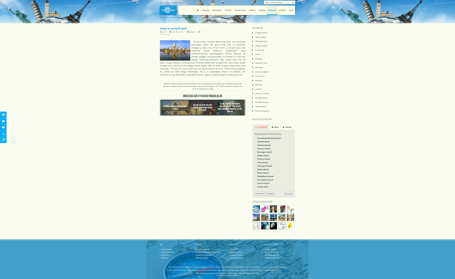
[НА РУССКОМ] (223, 2)
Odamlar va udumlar (262, 93)
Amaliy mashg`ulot (261, 72)
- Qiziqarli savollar (236, 255)
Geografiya (206, 10)
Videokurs (252, 10)
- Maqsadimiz (165, 255)
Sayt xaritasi (164, 2)
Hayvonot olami (260, 106)
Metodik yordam (240, 10)
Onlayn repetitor (261, 37)
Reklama (200, 2)
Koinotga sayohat (261, 98)
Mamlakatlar (217, 10)
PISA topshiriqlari (261, 41)
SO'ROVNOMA (262, 127)
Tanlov (291, 10)
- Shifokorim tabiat (236, 257)
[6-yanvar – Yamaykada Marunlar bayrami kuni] (282, 226)
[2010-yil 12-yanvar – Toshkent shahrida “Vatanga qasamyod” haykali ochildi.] (273, 217)
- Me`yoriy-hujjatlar (271, 252)
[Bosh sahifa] (198, 10)
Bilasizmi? (272, 10)
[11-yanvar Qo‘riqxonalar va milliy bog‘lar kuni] (282, 217)
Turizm (257, 54)
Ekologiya (262, 10)
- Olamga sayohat (201, 257)
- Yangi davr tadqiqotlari (203, 255)
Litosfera (258, 89)
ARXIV (276, 127)
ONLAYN (288, 127)
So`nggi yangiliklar (261, 32)
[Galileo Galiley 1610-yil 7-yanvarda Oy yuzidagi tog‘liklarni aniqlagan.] (273, 226)
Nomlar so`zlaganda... (262, 111)
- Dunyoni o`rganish (202, 249)
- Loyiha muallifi (166, 249)
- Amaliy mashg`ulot (271, 255)
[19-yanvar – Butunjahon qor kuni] (256, 209)
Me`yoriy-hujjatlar (261, 45)
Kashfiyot (228, 10)
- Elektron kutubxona (272, 257)
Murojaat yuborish (178, 2)
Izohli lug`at (259, 67)
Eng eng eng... (260, 50)
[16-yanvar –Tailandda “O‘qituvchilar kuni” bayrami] (282, 209)
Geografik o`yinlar (261, 63)
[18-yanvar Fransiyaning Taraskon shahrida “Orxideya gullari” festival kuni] (265, 209)
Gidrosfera (259, 84)
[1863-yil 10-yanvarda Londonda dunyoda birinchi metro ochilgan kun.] (290, 217)
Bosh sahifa (164, 17)
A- (215, 2)
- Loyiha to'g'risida (167, 252)
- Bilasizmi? (233, 249)
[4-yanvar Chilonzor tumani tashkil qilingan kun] (290, 226)
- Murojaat (164, 257)
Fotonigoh (258, 58)
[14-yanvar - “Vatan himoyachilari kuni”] (256, 217)
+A (207, 2)
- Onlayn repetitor (270, 249)
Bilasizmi (173, 17)
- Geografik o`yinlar (236, 252)
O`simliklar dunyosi (261, 102)
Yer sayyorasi (260, 76)
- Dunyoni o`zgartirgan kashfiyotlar (208, 252)
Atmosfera (259, 80)
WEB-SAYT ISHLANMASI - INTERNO (227, 275)
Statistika (282, 10)
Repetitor (190, 2)
